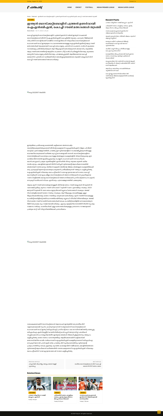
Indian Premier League (105, 7)
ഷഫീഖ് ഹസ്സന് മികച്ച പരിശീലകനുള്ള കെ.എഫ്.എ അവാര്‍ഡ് (118, 50)
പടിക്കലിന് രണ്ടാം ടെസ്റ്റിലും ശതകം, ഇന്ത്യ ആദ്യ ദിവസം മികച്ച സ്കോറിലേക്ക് (63, 397)
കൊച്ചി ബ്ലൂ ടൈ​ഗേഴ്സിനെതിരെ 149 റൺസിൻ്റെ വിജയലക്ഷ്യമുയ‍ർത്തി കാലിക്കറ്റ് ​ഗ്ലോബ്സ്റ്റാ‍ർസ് (120, 76)
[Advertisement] (61, 76)
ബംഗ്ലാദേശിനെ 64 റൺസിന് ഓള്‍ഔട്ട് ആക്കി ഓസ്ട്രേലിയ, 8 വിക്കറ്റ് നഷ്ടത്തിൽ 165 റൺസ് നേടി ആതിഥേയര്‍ (120, 63)
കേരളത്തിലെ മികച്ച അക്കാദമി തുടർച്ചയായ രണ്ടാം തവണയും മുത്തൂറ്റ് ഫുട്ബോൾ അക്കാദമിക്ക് (120, 56)
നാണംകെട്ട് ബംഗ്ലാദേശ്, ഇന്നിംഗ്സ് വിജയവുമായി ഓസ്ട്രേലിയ (88, 397)
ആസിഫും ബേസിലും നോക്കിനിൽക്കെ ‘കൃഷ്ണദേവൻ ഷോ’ (118, 70)
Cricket (78, 7)
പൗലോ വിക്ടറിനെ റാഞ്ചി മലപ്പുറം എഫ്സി (37, 396)
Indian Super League (126, 7)
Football (89, 7)
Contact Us (132, 1)
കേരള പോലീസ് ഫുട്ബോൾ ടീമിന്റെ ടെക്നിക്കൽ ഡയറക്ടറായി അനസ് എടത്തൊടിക (117, 43)
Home (69, 7)
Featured (34, 16)
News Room (30, 31)
